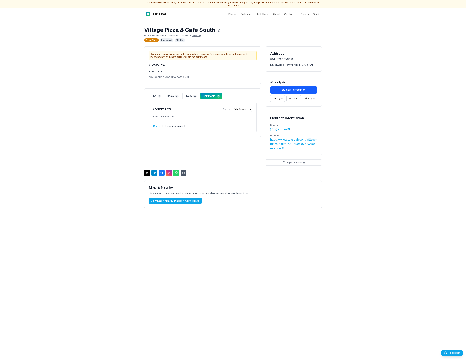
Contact (289, 14)
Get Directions (295, 90)
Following (246, 14)
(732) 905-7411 (280, 129)
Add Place (262, 14)
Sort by (226, 109)
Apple (311, 98)
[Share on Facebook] (162, 173)
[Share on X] (147, 173)
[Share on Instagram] (169, 173)
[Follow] (219, 30)
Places (232, 14)
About (276, 14)
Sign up (305, 14)
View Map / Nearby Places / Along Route (175, 200)
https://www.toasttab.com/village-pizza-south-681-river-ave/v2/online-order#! (293, 144)
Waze (295, 98)
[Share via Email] (183, 173)
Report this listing (296, 162)
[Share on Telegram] (154, 173)
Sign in (316, 14)
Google (278, 98)
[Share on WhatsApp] (176, 173)
